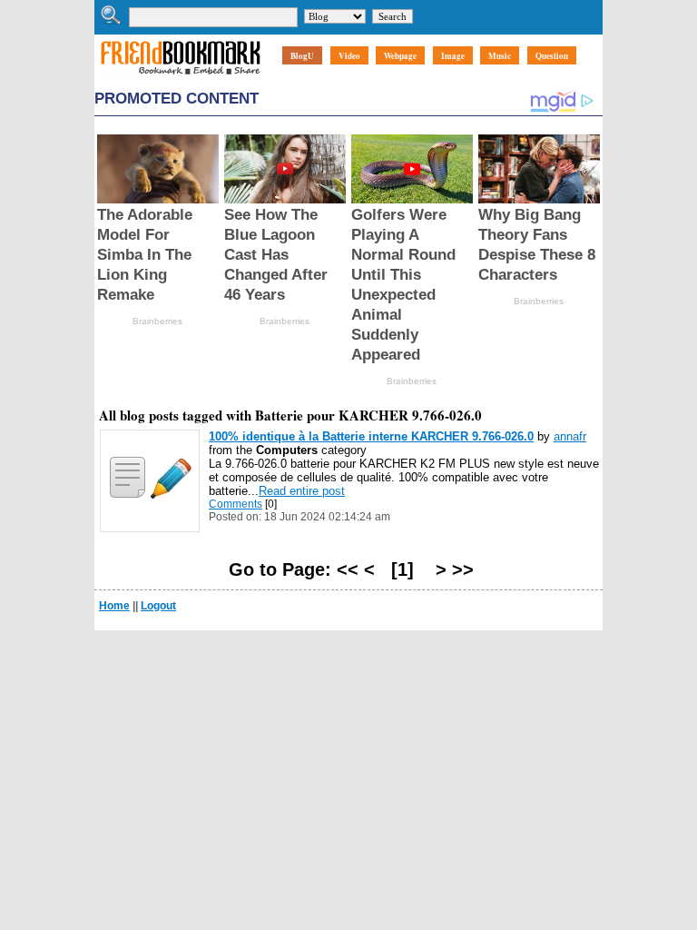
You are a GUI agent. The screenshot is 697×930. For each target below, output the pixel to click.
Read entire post (302, 491)
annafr (570, 436)
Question (551, 56)
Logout (158, 605)
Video (349, 56)
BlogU (302, 56)
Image (453, 56)
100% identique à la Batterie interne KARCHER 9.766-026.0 (371, 436)
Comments (235, 504)
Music (499, 56)
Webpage (400, 56)
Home (114, 605)
